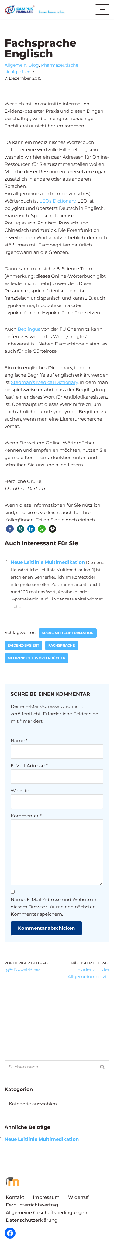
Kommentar (26, 816)
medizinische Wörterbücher (36, 658)
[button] (10, 529)
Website (20, 791)
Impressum (46, 1197)
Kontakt (15, 1197)
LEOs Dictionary (57, 201)
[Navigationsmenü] (102, 9)
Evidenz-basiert (23, 645)
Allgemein (15, 65)
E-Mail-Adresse (29, 765)
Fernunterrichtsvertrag (32, 1205)
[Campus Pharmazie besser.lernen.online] (36, 9)
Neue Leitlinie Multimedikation (48, 562)
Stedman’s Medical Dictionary (44, 382)
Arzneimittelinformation (68, 633)
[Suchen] (102, 1066)
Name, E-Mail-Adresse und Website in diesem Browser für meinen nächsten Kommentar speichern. (53, 906)
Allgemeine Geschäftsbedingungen (46, 1212)
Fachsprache (61, 645)
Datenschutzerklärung (31, 1220)
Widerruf (78, 1197)
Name (19, 740)
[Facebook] (10, 1233)
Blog (34, 65)
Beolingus (29, 329)
